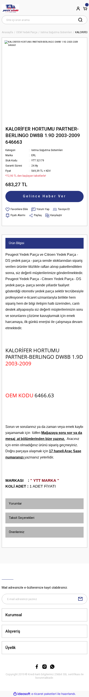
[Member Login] (78, 9)
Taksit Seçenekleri (21, 518)
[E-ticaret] (44, 693)
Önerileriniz (16, 532)
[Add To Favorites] (16, 209)
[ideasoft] (21, 694)
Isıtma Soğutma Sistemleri (47, 150)
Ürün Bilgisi (16, 243)
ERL (33, 155)
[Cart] (85, 9)
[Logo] (10, 8)
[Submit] (80, 599)
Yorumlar (15, 503)
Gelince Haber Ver (44, 196)
